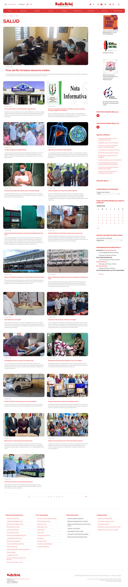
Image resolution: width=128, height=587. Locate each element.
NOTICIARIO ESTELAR (109, 250)
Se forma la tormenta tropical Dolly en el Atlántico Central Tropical (108, 168)
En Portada (37, 10)
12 (106, 217)
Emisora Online (12, 4)
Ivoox (110, 4)
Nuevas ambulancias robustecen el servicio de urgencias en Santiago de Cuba (68, 277)
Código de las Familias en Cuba (15, 521)
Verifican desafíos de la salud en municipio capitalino (62, 190)
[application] (97, 115)
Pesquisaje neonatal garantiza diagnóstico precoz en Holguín (65, 360)
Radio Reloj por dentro (103, 524)
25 (102, 223)
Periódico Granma (42, 541)
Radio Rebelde (41, 530)
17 (98, 220)
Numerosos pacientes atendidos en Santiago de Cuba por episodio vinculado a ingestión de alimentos (66, 109)
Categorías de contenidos (103, 192)
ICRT (120, 580)
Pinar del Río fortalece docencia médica (28, 70)
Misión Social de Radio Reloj (105, 518)
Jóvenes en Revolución (13, 530)
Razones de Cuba (41, 524)
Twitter (90, 4)
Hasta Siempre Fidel (12, 546)
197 (54, 496)
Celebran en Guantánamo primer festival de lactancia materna (65, 441)
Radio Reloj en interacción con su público (108, 530)
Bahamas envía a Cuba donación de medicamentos (18, 441)
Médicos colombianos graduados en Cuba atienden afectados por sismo (24, 277)
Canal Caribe (40, 532)
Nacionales (64, 10)
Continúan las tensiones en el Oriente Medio (109, 160)
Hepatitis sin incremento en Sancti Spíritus (60, 150)
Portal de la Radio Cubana (43, 521)
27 (110, 223)
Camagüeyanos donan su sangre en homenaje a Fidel (18, 360)
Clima (28, 4)
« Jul (97, 228)
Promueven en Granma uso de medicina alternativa (18, 482)
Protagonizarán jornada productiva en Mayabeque (107, 156)
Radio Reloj (64, 4)
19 (106, 220)
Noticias (50, 10)
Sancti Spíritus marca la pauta (12, 319)
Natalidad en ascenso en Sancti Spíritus (108, 143)
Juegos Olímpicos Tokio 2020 (14, 538)
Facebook (93, 4)
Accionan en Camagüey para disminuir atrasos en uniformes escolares (108, 146)
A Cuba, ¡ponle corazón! (13, 532)
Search (118, 4)
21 (114, 220)
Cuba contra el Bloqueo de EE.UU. (15, 544)
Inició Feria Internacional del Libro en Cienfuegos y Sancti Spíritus (107, 172)
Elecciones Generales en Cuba (15, 562)
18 (102, 220)
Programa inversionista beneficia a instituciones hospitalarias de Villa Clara (23, 234)
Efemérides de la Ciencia (13, 527)
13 (110, 217)
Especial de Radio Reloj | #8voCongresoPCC (18, 549)
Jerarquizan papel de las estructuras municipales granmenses (107, 139)
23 (122, 220)
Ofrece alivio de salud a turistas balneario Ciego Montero (20, 109)
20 (110, 220)
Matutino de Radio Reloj (13, 518)
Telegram (105, 4)
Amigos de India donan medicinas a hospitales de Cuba (63, 401)
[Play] (98, 115)
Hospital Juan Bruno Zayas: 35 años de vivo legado (62, 319)
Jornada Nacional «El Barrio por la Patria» (109, 150)
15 (118, 217)
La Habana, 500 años (12, 555)
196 (51, 496)
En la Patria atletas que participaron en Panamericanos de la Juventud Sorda (108, 163)
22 (118, 220)
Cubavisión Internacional (43, 535)
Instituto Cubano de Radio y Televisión (47, 518)
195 (48, 496)
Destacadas (23, 10)
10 (98, 217)
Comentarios (91, 10)
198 (56, 496)
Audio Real (101, 274)
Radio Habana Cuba (42, 527)
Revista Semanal (118, 10)
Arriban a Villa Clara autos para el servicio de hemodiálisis (20, 401)
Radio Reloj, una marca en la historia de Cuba (109, 527)
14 (114, 217)
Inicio (10, 10)
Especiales (104, 10)
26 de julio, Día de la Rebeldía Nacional (16, 535)
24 (98, 223)
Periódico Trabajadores (43, 546)
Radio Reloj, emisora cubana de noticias (20, 579)
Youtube (102, 4)
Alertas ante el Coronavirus (14, 541)
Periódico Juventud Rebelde (44, 544)
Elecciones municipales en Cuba (15, 524)
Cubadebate (40, 538)
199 (59, 496)
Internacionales (77, 10)
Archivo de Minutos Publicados (104, 238)
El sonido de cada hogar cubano (106, 521)
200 (62, 496)
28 (114, 223)
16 (122, 217)
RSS (113, 4)
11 (102, 217)
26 (106, 223)
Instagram (98, 4)
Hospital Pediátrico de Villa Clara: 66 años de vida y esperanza (65, 233)
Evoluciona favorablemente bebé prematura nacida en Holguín (21, 190)
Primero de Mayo (11, 552)
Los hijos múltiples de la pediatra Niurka (15, 150)
